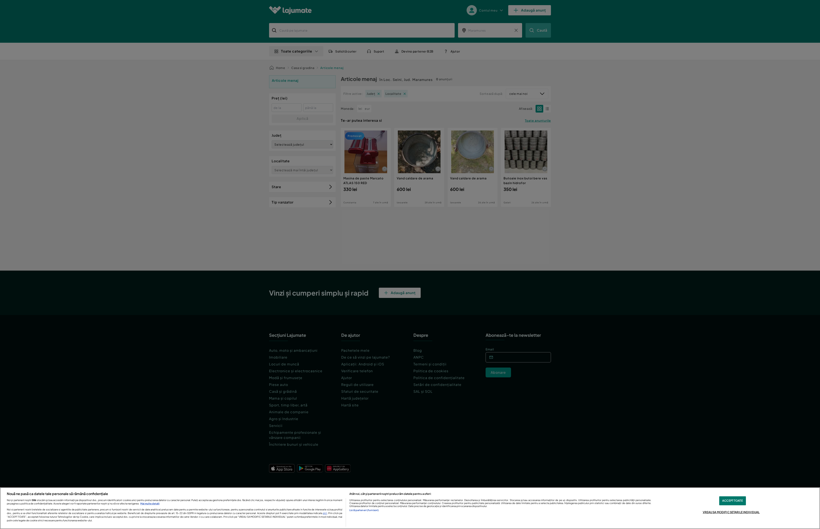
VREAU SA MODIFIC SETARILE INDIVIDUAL (731, 512)
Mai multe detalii (150, 503)
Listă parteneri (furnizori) (364, 509)
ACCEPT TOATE (732, 500)
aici (325, 513)
